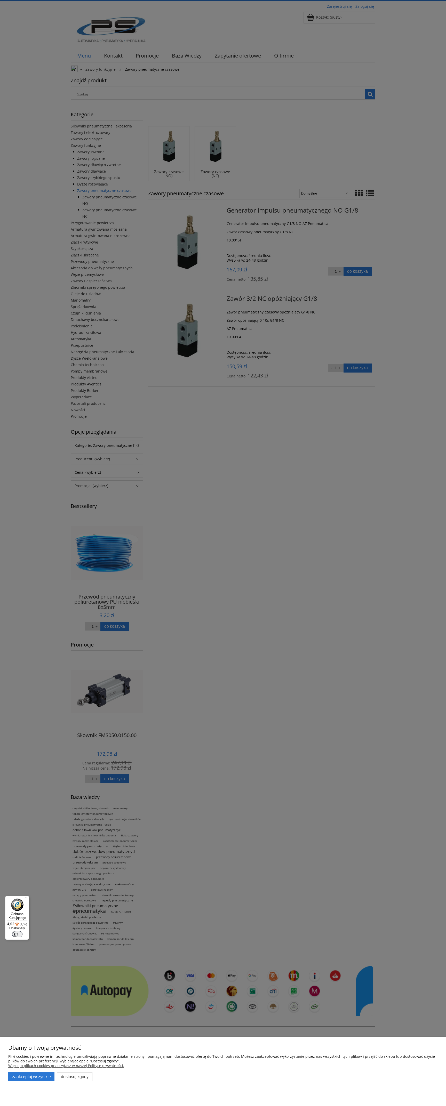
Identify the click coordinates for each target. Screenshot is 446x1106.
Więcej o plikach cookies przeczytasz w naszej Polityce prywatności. (66, 1065)
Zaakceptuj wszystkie (31, 1076)
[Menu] (26, 899)
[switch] (17, 934)
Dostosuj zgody (75, 1076)
